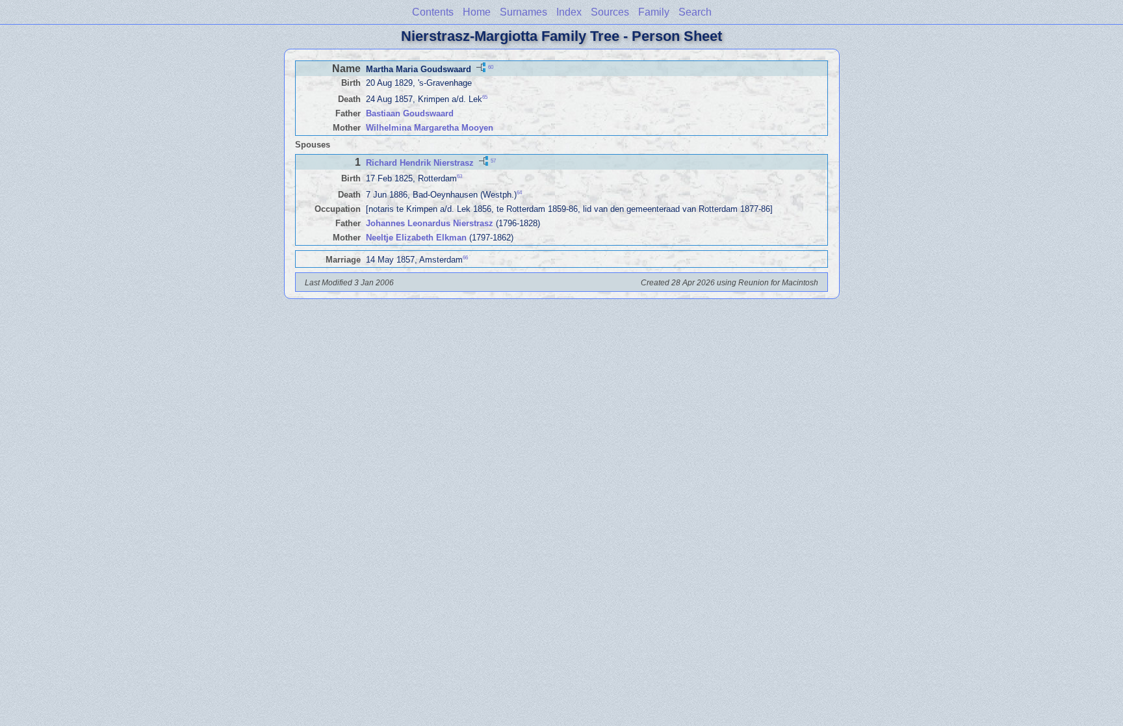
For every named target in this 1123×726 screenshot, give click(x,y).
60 (490, 67)
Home (477, 12)
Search (695, 12)
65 (484, 97)
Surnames (523, 12)
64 (519, 193)
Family (653, 12)
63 (459, 176)
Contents (433, 12)
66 (465, 258)
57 (493, 161)
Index (569, 12)
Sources (610, 12)
